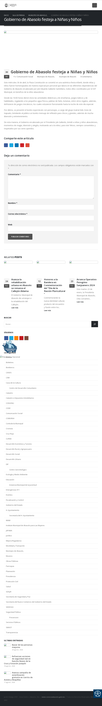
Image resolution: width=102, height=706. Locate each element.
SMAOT (9, 627)
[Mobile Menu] (94, 5)
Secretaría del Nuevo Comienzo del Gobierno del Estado (28, 602)
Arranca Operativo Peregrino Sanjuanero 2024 (87, 282)
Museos (9, 556)
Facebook (6, 145)
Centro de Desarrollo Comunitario (22, 388)
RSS (16, 338)
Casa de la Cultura (13, 383)
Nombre (12, 203)
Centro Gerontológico (18, 470)
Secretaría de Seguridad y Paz (18, 597)
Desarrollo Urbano (13, 459)
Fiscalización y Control (15, 500)
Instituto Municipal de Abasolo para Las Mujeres (25, 525)
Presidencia (11, 576)
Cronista (9, 428)
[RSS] (79, 5)
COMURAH (10, 418)
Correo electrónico (17, 214)
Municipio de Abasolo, (46, 77)
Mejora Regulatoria (13, 541)
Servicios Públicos (13, 622)
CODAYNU (10, 403)
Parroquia (10, 566)
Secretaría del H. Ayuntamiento (21, 515)
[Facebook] (70, 5)
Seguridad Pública (13, 612)
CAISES (9, 372)
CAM (8, 377)
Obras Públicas (12, 561)
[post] (7, 647)
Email (27, 145)
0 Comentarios (86, 77)
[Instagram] (88, 5)
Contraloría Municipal (14, 423)
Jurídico (9, 535)
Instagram (26, 338)
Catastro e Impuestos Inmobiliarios (20, 398)
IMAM (8, 520)
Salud (8, 586)
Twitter (11, 145)
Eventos (9, 495)
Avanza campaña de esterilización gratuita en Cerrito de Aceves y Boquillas (18, 676)
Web (10, 224)
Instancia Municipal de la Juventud (23, 485)
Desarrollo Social (13, 454)
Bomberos (10, 367)
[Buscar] (94, 324)
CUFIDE (9, 439)
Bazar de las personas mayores (22, 646)
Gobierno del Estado (14, 505)
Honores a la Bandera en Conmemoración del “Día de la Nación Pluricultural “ (54, 286)
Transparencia (12, 632)
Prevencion (13, 617)
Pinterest (22, 145)
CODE (8, 408)
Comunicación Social (25, 77)
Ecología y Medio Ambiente (16, 474)
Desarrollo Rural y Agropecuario (19, 449)
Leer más (15, 308)
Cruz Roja (10, 434)
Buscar (7, 317)
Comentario (14, 174)
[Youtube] (84, 5)
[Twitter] (75, 5)
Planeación (10, 571)
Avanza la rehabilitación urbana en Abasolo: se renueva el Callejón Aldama (21, 285)
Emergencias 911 (13, 490)
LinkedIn (17, 145)
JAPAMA (9, 530)
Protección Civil (12, 581)
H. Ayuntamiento (12, 510)
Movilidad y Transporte (15, 546)
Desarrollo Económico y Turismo (19, 444)
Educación (10, 479)
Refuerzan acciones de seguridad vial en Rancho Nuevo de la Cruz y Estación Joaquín (17, 660)
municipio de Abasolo (67, 77)
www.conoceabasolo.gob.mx (53, 697)
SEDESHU (10, 607)
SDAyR (8, 591)
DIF (7, 464)
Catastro (9, 393)
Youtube (21, 338)
